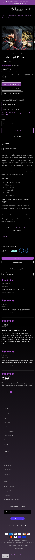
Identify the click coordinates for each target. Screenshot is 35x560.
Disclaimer (7, 495)
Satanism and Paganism (15, 15)
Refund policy (10, 542)
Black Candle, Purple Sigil (12, 93)
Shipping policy (13, 545)
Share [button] (5, 236)
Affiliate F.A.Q (8, 435)
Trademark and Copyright (11, 499)
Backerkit (7, 444)
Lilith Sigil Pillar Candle (14, 555)
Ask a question (17, 262)
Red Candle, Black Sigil (11, 89)
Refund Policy (8, 469)
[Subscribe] (28, 512)
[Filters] (3, 274)
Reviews (6, 461)
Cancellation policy (18, 548)
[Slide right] (22, 53)
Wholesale (7, 422)
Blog (5, 418)
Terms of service (29, 542)
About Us (6, 414)
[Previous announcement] (3, 3)
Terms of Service (9, 486)
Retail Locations (9, 427)
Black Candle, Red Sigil (11, 84)
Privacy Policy (8, 490)
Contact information (23, 545)
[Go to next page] (27, 392)
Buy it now (17, 136)
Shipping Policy (8, 465)
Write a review (17, 258)
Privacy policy (19, 542)
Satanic (26, 228)
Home (4, 15)
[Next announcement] (32, 3)
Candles (19, 228)
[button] (4, 9)
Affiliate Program (9, 431)
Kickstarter (7, 440)
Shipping (4, 71)
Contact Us (7, 474)
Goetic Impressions (16, 540)
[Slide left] (13, 53)
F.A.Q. (6, 456)
